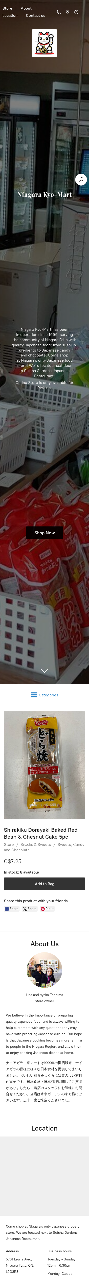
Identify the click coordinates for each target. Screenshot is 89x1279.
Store (9, 844)
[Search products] (81, 180)
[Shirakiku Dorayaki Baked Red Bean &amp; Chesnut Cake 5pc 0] (44, 765)
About (26, 8)
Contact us (35, 15)
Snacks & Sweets (36, 844)
